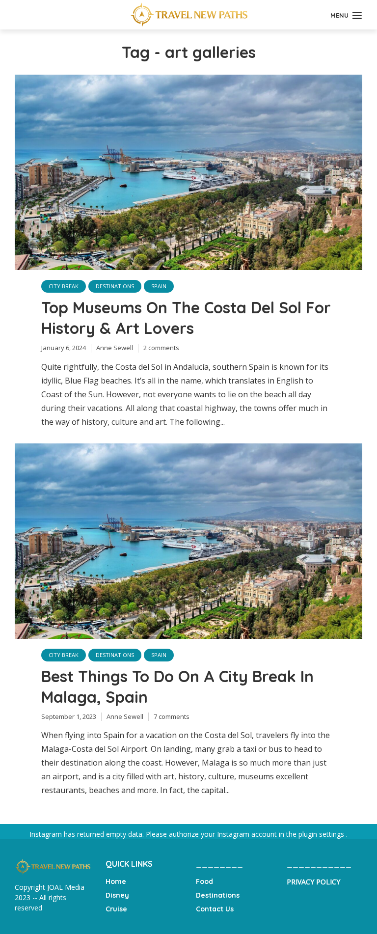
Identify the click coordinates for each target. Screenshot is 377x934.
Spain (158, 286)
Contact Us (215, 909)
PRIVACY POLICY (313, 881)
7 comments (171, 716)
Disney (117, 895)
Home (116, 881)
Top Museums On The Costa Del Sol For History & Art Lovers (186, 318)
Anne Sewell (114, 347)
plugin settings (322, 834)
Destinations (115, 286)
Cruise (116, 909)
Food (204, 881)
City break (64, 286)
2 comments (161, 347)
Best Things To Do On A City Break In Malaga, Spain (177, 686)
